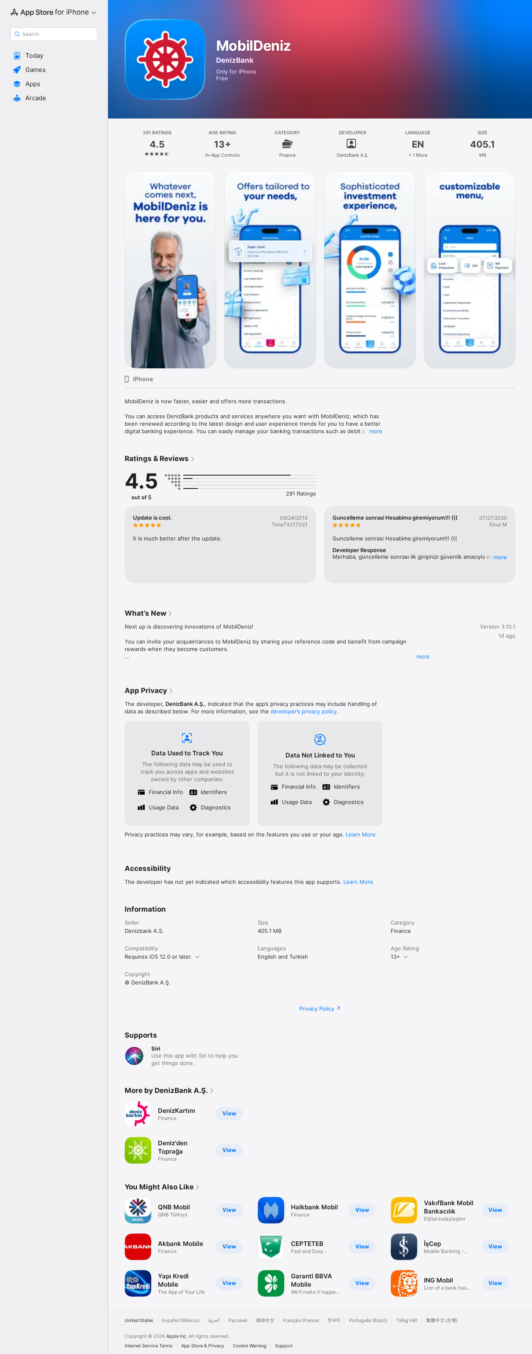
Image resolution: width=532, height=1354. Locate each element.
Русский (238, 1320)
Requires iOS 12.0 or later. (158, 956)
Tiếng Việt (406, 1320)
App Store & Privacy (202, 1346)
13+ (395, 956)
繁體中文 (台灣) (442, 1320)
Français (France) (301, 1320)
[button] (54, 55)
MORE (500, 557)
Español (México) (181, 1320)
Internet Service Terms (148, 1346)
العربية (214, 1320)
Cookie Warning (249, 1346)
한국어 (334, 1320)
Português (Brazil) (368, 1320)
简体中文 (265, 1320)
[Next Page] (524, 269)
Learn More (361, 834)
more (375, 431)
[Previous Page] (116, 269)
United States (139, 1320)
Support (284, 1346)
